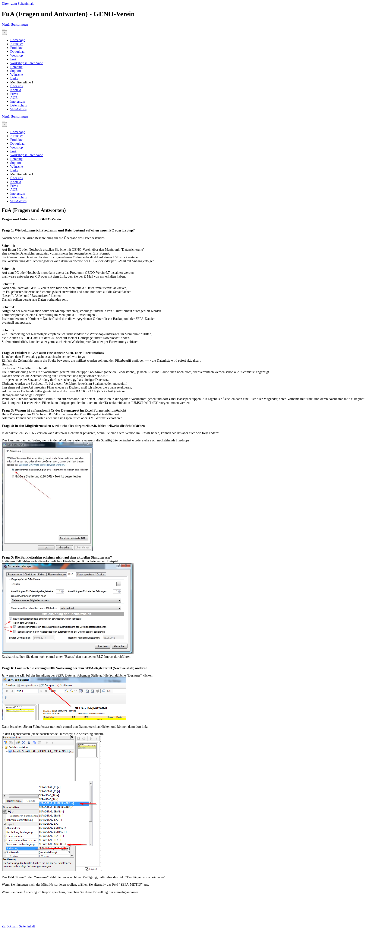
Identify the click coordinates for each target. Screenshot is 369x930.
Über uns (16, 86)
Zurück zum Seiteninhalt (18, 926)
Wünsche (16, 74)
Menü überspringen (15, 24)
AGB (14, 97)
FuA (13, 59)
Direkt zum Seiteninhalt (18, 3)
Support (15, 71)
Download (17, 51)
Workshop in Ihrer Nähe (26, 63)
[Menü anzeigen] (3, 29)
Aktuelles (16, 44)
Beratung (16, 67)
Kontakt (15, 90)
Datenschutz (18, 105)
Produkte (16, 47)
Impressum (17, 101)
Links (14, 78)
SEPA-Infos (18, 109)
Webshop (16, 55)
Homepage (17, 40)
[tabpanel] (184, 569)
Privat (14, 94)
